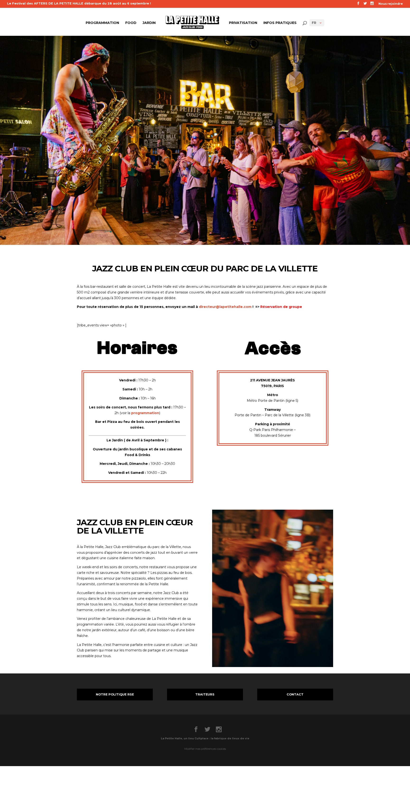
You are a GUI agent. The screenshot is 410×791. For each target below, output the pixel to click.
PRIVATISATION (243, 23)
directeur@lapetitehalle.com (225, 307)
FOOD (130, 23)
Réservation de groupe (281, 307)
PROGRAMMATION (102, 23)
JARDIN (149, 23)
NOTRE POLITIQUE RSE (115, 694)
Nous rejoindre (390, 3)
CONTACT (295, 694)
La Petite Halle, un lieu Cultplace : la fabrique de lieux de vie (205, 738)
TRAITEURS (204, 694)
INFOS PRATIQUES (280, 23)
